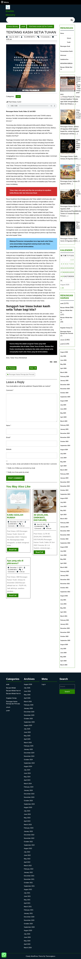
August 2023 (64, 498)
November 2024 (65, 437)
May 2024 (63, 462)
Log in (44, 684)
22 (71, 272)
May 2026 (63, 364)
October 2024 (64, 441)
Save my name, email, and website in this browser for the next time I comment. (31, 464)
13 (67, 268)
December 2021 (65, 579)
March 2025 (63, 421)
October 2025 (64, 392)
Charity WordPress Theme (34, 956)
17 (61, 272)
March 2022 (63, 567)
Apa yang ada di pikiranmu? (15, 561)
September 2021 (65, 591)
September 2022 (65, 543)
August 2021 (64, 596)
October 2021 (64, 587)
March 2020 (63, 665)
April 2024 (63, 466)
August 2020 (64, 644)
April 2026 (63, 368)
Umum (69, 38)
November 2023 (65, 486)
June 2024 (63, 457)
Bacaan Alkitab (64, 307)
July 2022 (63, 551)
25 (63, 276)
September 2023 (65, 494)
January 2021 (64, 624)
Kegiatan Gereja (65, 327)
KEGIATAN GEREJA (66, 63)
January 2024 (64, 478)
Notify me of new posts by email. (18, 472)
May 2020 (63, 656)
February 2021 (64, 620)
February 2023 (64, 522)
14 (69, 268)
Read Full (13, 550)
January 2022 (64, 575)
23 (73, 272)
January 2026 (64, 380)
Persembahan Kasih (66, 51)
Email (8, 437)
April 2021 (63, 612)
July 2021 (63, 600)
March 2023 (63, 518)
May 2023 (63, 510)
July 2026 (63, 356)
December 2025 (65, 384)
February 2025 (64, 425)
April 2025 (63, 417)
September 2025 (65, 397)
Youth (69, 42)
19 (65, 272)
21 (69, 272)
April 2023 (63, 514)
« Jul (62, 288)
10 (61, 268)
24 (61, 276)
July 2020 (63, 648)
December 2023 (65, 482)
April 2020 (63, 661)
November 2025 (65, 388)
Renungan (63, 46)
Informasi (63, 55)
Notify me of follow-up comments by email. (21, 468)
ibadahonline (64, 59)
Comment (10, 390)
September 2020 (65, 640)
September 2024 (65, 445)
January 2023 (64, 526)
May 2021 (63, 608)
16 (73, 268)
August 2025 (64, 401)
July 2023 (63, 502)
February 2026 (64, 376)
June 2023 (63, 506)
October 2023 (64, 490)
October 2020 (64, 636)
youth (23, 26)
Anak (68, 46)
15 (71, 268)
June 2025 (63, 409)
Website (8, 449)
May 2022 (63, 559)
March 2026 (63, 372)
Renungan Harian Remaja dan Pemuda (21, 374)
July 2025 (63, 405)
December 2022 (65, 531)
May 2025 (63, 413)
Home (62, 33)
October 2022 (64, 539)
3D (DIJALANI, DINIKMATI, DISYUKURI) (41, 517)
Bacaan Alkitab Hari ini (66, 68)
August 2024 (64, 449)
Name (8, 425)
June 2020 (63, 652)
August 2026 (64, 352)
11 (63, 268)
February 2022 (64, 571)
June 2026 (63, 360)
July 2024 (63, 453)
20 (67, 272)
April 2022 (63, 563)
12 (65, 268)
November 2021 (65, 583)
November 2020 (65, 632)
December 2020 (65, 628)
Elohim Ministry (12, 26)
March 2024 (63, 470)
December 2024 (65, 433)
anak (61, 303)
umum (62, 340)
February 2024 (64, 474)
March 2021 (63, 616)
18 (63, 272)
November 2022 (65, 535)
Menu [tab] (6, 2)
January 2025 (64, 429)
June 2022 (63, 555)
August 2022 (64, 547)
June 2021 (63, 604)
